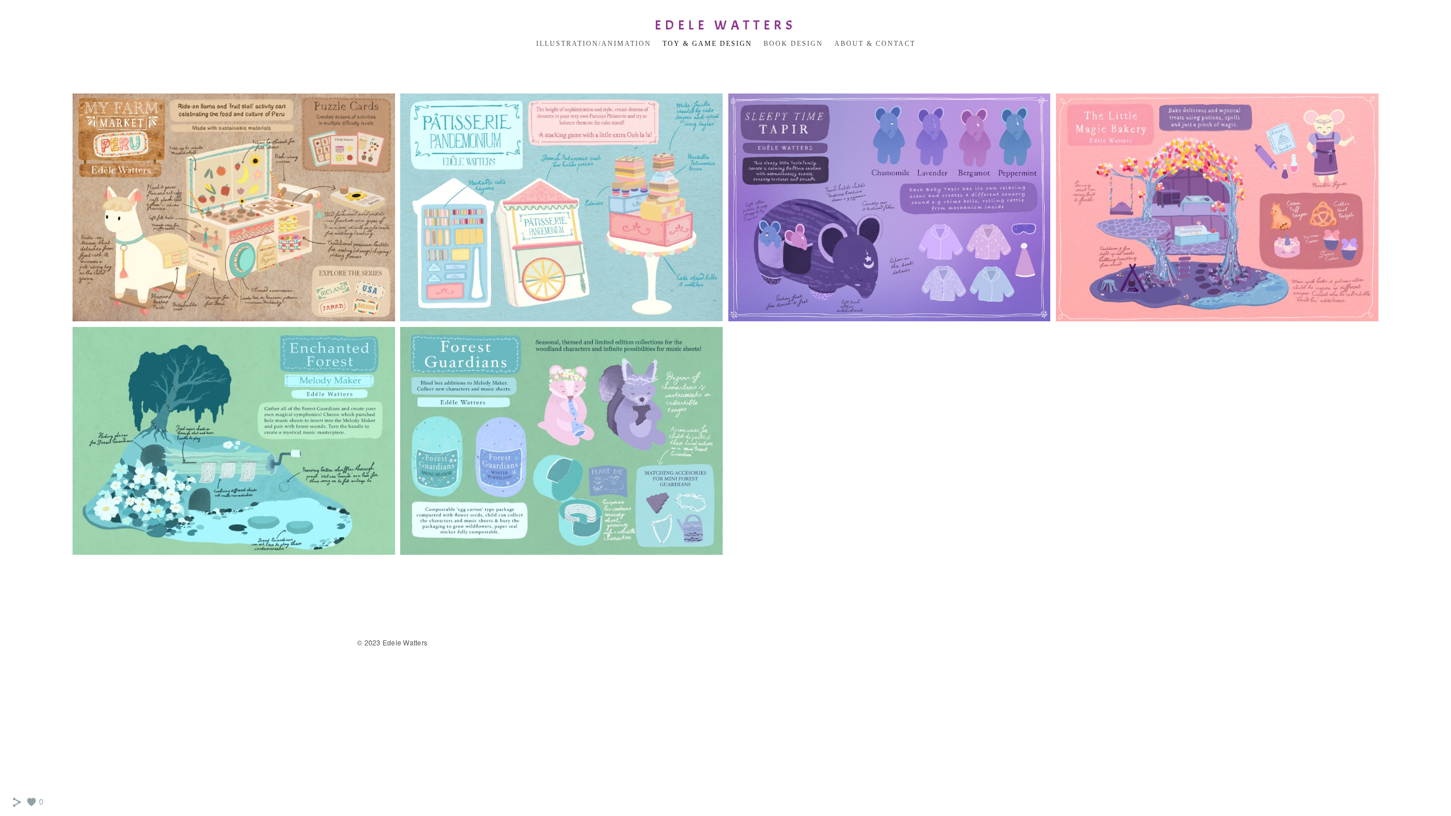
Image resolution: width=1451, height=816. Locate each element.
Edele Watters (725, 24)
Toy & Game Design (707, 44)
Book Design (793, 44)
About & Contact (874, 44)
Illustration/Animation (593, 44)
